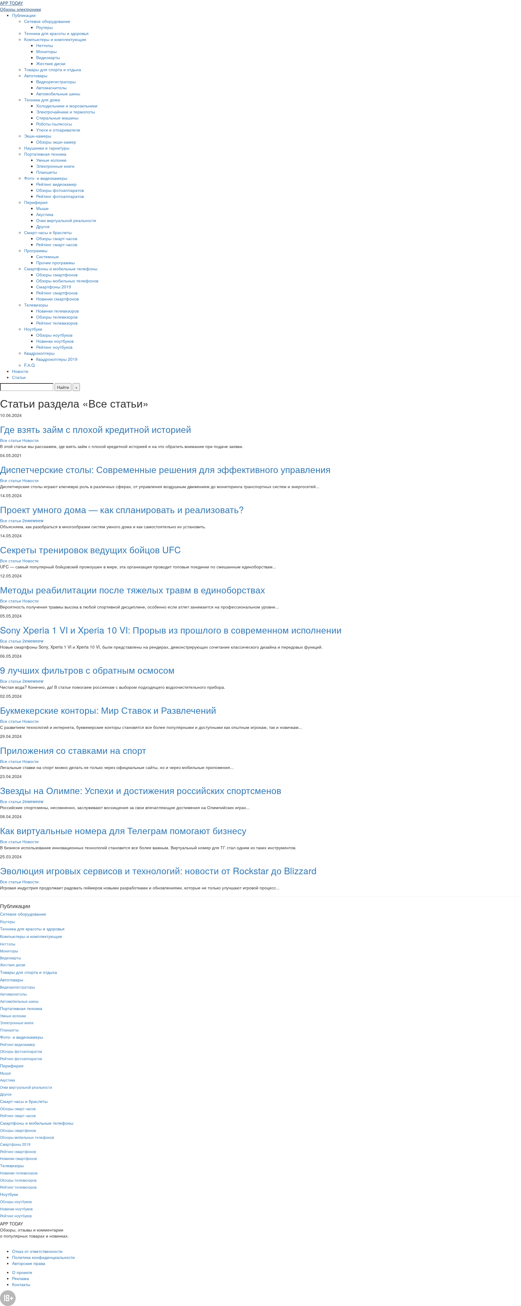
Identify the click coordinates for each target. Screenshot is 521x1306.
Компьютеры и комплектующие (55, 39)
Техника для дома (42, 100)
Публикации (24, 15)
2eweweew (32, 520)
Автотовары (35, 75)
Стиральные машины (57, 118)
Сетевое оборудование (47, 21)
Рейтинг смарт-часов (56, 244)
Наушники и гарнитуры (46, 148)
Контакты (21, 1284)
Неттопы (44, 45)
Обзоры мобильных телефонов (67, 281)
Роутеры (44, 27)
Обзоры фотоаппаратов (60, 190)
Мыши (42, 208)
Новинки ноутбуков (55, 341)
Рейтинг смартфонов (56, 293)
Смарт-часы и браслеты (48, 232)
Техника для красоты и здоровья (56, 33)
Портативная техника (45, 154)
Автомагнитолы (51, 87)
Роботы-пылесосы (54, 124)
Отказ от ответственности (37, 1251)
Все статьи (11, 440)
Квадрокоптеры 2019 (56, 359)
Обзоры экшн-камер (56, 142)
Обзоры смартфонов (56, 275)
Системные (47, 256)
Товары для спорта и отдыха (52, 69)
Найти (63, 387)
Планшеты (46, 172)
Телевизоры (36, 305)
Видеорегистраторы (56, 81)
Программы (35, 250)
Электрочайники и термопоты (65, 112)
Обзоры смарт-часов (56, 238)
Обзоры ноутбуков (54, 335)
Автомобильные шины (58, 94)
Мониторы (46, 51)
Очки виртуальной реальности (66, 220)
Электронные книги (55, 166)
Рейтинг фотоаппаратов (60, 196)
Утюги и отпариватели (58, 130)
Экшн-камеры (37, 136)
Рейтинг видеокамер (56, 184)
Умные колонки (51, 160)
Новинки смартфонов (57, 299)
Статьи (19, 377)
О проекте (22, 1272)
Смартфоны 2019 (53, 287)
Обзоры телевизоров (56, 317)
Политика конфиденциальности (43, 1257)
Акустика (44, 214)
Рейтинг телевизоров (56, 323)
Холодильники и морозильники (66, 106)
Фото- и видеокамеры (45, 178)
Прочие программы (55, 262)
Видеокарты (48, 57)
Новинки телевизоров (57, 311)
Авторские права (28, 1263)
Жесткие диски (50, 63)
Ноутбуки (33, 329)
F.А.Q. (30, 365)
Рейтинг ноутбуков (54, 347)
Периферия (36, 202)
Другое (43, 226)
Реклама (20, 1278)
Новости (20, 371)
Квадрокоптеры (39, 353)
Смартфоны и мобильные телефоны (60, 268)
